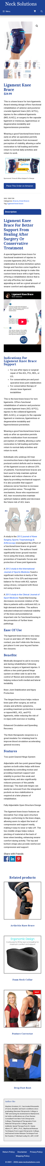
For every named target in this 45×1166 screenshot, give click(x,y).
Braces (15, 201)
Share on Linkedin (12, 859)
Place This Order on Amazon (19, 186)
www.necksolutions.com (29, 1162)
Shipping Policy (22, 1156)
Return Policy (8, 1152)
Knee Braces (24, 201)
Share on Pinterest (18, 859)
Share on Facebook (6, 859)
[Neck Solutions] (20, 4)
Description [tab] (11, 211)
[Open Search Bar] (41, 11)
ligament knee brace (15, 204)
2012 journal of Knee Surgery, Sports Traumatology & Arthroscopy (20, 539)
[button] (37, 26)
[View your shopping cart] (35, 11)
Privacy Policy (36, 1152)
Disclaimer (22, 1152)
